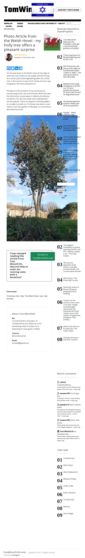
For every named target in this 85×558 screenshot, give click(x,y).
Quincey (10, 298)
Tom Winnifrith (66, 431)
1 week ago (65, 416)
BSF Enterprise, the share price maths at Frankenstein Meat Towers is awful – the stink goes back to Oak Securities (72, 71)
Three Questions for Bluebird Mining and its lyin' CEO (71, 57)
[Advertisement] (69, 208)
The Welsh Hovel (32, 296)
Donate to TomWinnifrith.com (42, 256)
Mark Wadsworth (70, 472)
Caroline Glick (69, 458)
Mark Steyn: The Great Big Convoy (70, 279)
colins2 (63, 382)
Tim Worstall (68, 499)
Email (59, 181)
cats (41, 296)
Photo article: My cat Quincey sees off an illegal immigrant (68, 426)
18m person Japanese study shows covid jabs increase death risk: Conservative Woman (72, 267)
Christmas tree (13, 296)
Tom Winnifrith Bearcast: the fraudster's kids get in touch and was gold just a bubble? (71, 44)
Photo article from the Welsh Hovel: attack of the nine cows (68, 388)
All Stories (9, 28)
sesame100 (65, 393)
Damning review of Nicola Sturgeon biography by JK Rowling (71, 290)
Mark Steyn (68, 465)
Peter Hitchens (69, 493)
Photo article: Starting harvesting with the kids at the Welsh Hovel (67, 437)
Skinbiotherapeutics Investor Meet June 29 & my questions (71, 103)
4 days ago (74, 400)
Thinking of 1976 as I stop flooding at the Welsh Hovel (68, 399)
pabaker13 (64, 404)
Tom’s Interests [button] (48, 23)
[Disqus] (29, 382)
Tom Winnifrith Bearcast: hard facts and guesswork (71, 128)
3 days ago (76, 389)
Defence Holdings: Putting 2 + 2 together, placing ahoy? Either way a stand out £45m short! (71, 155)
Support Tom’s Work (68, 10)
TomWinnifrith (16, 10)
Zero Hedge (68, 513)
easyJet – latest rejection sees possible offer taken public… (71, 115)
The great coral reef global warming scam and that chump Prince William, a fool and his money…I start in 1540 (69, 413)
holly (22, 296)
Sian (45, 296)
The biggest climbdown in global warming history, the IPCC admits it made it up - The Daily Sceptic (72, 250)
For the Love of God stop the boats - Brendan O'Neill (71, 236)
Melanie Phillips (69, 479)
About (61, 23)
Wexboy (66, 506)
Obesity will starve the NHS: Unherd (70, 338)
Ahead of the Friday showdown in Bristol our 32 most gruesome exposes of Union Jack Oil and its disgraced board (72, 89)
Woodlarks (34, 23)
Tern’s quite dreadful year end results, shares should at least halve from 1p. (72, 140)
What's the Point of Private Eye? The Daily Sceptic (71, 328)
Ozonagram (15, 555)
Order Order (68, 486)
